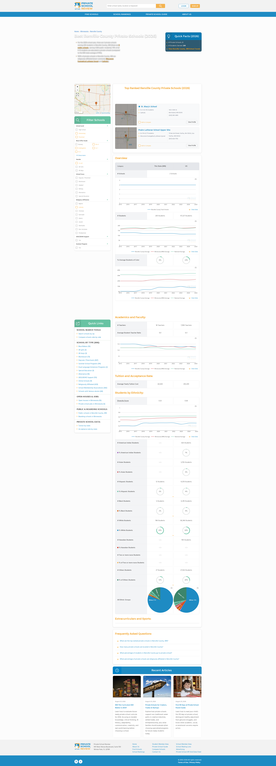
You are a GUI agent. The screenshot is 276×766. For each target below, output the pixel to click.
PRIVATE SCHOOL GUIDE (156, 14)
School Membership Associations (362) (92, 388)
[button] (96, 103)
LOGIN (183, 6)
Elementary (82, 133)
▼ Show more (80, 155)
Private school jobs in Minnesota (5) (91, 404)
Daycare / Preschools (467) (88, 360)
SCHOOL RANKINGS (122, 14)
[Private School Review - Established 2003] (83, 6)
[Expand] (77, 94)
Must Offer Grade (81, 141)
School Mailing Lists (183, 747)
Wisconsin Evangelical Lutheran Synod (96, 60)
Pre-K (97, 144)
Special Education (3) (86, 370)
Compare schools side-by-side (89, 337)
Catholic (105, 61)
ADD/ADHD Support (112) (87, 377)
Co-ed (80, 163)
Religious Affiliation (82, 200)
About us (135, 747)
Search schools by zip (86, 333)
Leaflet (97, 113)
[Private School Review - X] (76, 762)
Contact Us (156, 752)
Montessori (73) (84, 356)
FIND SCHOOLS (91, 14)
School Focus (80, 174)
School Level (80, 126)
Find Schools (137, 749)
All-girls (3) (82, 350)
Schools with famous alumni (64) (90, 391)
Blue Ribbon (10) (84, 346)
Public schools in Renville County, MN (92, 413)
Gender (78, 159)
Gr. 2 (79, 152)
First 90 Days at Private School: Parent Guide (187, 706)
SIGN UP (195, 6)
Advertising (180, 749)
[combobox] (130, 6)
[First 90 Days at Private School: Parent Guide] (187, 687)
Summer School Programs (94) (89, 363)
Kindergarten (82, 148)
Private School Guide (160, 747)
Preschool (81, 137)
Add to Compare (146, 122)
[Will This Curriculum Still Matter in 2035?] (127, 687)
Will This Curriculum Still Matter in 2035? (124, 706)
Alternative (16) (84, 374)
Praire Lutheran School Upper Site (154, 130)
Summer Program (81, 244)
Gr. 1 (97, 148)
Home (134, 744)
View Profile (192, 122)
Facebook (80, 762)
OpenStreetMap (106, 113)
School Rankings (138, 752)
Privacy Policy (195, 762)
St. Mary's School (149, 106)
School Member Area (183, 744)
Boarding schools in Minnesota (90, 416)
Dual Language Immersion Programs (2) (93, 367)
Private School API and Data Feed (188, 752)
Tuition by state (84, 425)
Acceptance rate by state (87, 429)
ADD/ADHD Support (82, 237)
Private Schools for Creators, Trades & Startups (156, 706)
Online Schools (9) (85, 381)
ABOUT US (186, 14)
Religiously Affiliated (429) (88, 384)
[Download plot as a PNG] (195, 179)
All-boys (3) (82, 353)
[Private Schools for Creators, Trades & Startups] (157, 687)
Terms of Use (183, 762)
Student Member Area (160, 744)
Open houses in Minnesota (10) (89, 400)
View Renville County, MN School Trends (184, 49)
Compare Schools (158, 749)
